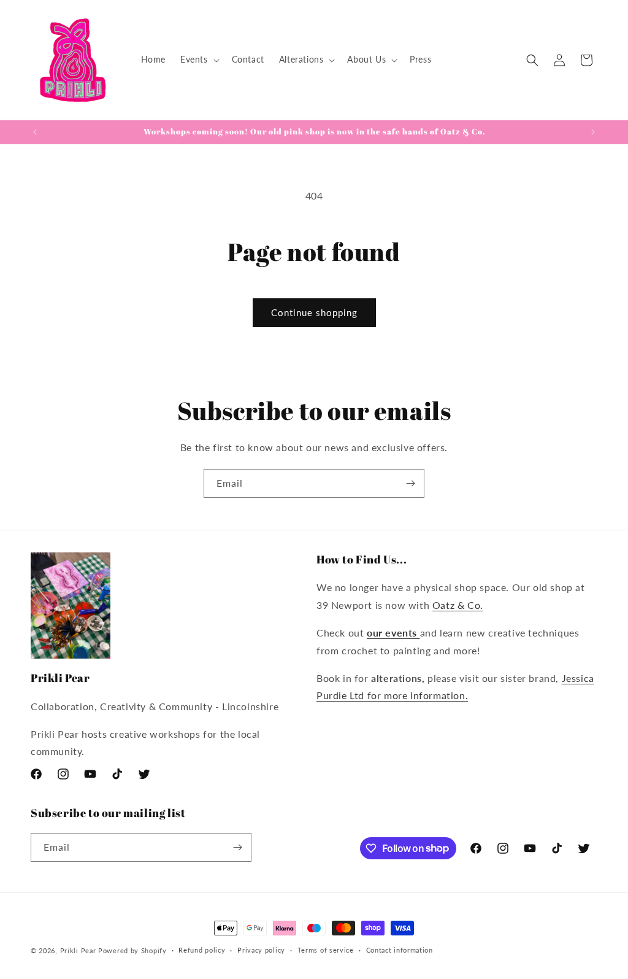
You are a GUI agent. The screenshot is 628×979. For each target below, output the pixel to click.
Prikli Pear (78, 950)
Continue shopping (314, 312)
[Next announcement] (593, 132)
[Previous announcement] (34, 132)
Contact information (399, 950)
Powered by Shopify (132, 950)
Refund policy (201, 950)
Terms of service (325, 950)
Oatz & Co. (457, 605)
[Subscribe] (410, 483)
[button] (198, 59)
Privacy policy (261, 950)
